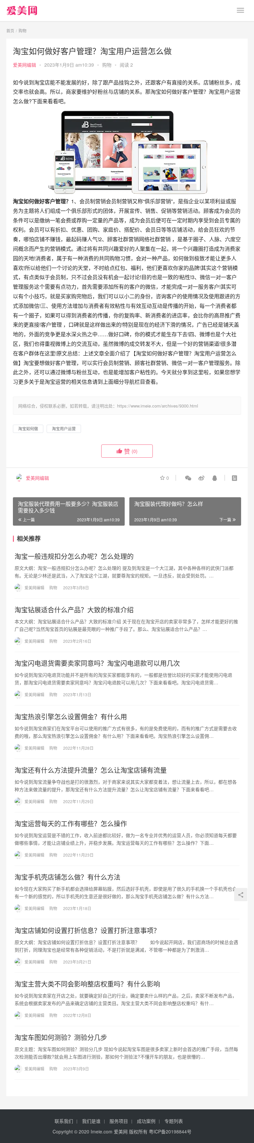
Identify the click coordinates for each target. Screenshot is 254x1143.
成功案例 (146, 1121)
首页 (10, 30)
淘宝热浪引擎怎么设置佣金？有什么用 (71, 716)
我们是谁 (91, 1121)
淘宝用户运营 (64, 428)
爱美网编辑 (24, 64)
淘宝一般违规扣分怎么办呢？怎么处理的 (74, 556)
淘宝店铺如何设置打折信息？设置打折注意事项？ (87, 930)
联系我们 (64, 1121)
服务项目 (118, 1121)
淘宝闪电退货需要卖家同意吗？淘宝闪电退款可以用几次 (97, 663)
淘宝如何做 (28, 428)
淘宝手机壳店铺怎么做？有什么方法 (67, 877)
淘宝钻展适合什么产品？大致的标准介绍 (74, 609)
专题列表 (173, 1121)
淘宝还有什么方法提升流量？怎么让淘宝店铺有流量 (91, 770)
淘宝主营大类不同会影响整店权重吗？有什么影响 (87, 984)
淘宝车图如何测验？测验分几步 (61, 1037)
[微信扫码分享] (188, 478)
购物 (106, 64)
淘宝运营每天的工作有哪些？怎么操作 (71, 823)
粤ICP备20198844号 (170, 1131)
